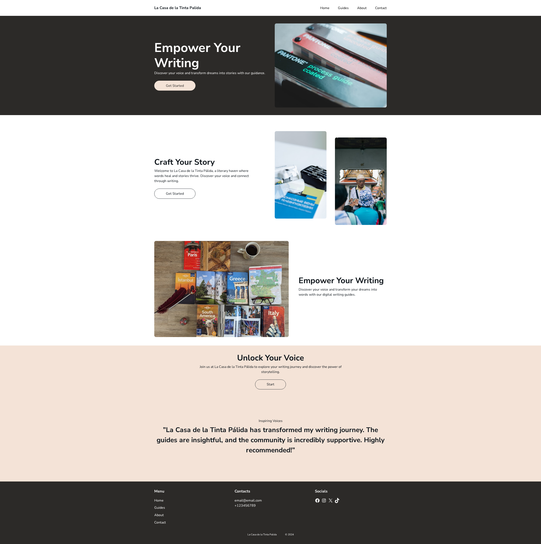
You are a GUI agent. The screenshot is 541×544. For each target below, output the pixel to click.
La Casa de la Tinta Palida (177, 7)
